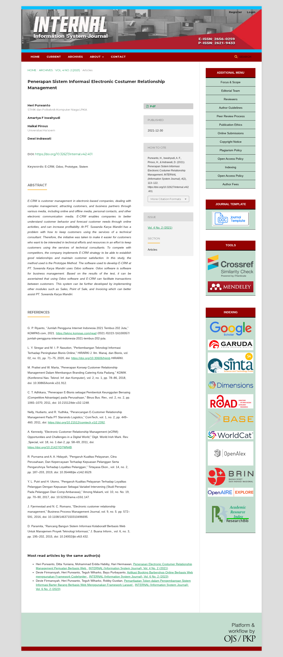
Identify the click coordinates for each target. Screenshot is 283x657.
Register (235, 12)
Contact (118, 56)
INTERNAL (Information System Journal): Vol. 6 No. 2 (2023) (128, 576)
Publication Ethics (230, 124)
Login (251, 12)
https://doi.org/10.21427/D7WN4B (50, 447)
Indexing (230, 167)
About (96, 56)
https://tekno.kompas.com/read (76, 333)
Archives (75, 56)
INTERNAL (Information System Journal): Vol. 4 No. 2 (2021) (128, 568)
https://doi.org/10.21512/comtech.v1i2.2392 (76, 422)
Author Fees (231, 184)
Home (35, 56)
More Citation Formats (166, 199)
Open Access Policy (230, 158)
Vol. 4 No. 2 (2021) (67, 70)
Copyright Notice (231, 141)
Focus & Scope (231, 82)
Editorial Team (230, 90)
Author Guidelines (230, 107)
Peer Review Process (231, 116)
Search (244, 56)
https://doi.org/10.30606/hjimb (90, 358)
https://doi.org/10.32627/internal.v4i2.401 (64, 154)
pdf (152, 106)
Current (54, 56)
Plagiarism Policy (231, 150)
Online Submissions (231, 133)
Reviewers (230, 99)
